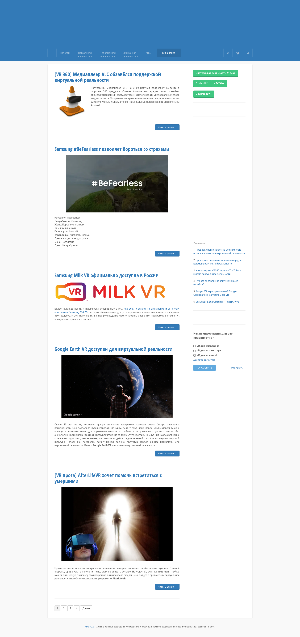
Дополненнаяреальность (108, 55)
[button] (247, 53)
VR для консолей (206, 355)
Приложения (168, 53)
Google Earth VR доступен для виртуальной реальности (114, 348)
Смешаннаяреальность (130, 55)
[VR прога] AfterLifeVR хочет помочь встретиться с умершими (108, 478)
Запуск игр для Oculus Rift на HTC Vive (217, 301)
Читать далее (167, 127)
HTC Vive (219, 83)
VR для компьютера (208, 350)
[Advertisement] (150, 24)
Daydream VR (203, 93)
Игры (149, 53)
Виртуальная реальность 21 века (215, 73)
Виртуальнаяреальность (84, 55)
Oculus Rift (202, 83)
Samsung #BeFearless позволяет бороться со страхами (112, 148)
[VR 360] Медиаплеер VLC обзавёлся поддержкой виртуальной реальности (108, 77)
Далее (86, 608)
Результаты (237, 368)
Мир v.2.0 (89, 627)
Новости (65, 53)
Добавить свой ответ (204, 359)
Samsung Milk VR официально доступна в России (107, 275)
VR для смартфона (207, 346)
